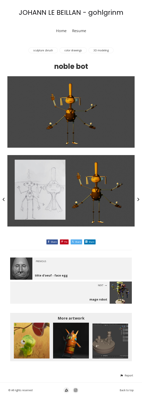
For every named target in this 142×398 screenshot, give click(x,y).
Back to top (127, 390)
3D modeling (101, 50)
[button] (127, 375)
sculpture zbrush (43, 50)
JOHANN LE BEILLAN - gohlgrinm (71, 12)
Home (61, 30)
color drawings (73, 50)
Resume (79, 30)
